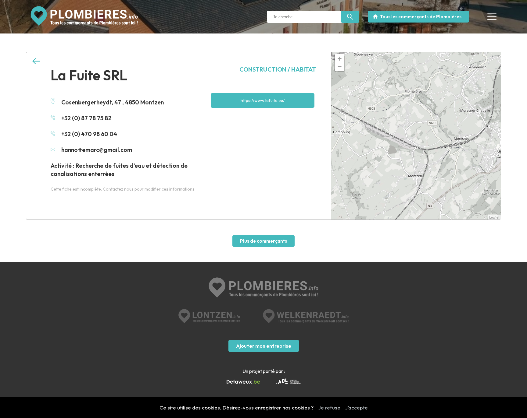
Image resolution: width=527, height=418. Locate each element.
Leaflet (494, 217)
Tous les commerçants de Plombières (420, 16)
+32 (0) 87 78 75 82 (86, 118)
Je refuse (329, 407)
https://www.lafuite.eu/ (263, 100)
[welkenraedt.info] (306, 316)
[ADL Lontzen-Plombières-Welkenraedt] (288, 382)
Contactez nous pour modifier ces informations (149, 189)
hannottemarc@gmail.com (96, 149)
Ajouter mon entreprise (263, 346)
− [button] (340, 66)
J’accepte (356, 407)
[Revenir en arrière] (36, 61)
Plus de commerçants (263, 241)
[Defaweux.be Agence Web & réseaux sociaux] (243, 382)
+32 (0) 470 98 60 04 (89, 134)
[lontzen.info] (209, 316)
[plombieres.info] (263, 288)
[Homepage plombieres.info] (84, 16)
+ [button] (340, 58)
